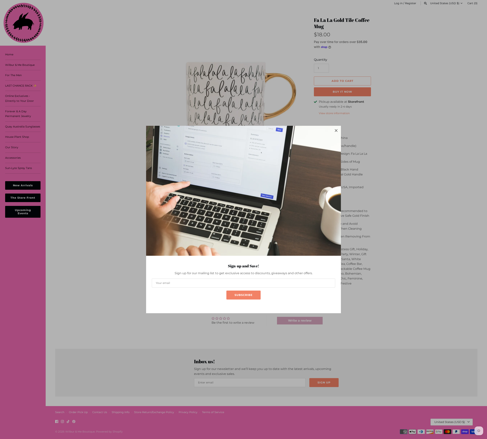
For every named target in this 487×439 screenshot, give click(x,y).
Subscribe (243, 295)
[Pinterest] (251, 305)
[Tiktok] (245, 305)
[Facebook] (234, 305)
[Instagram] (239, 305)
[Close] (336, 130)
